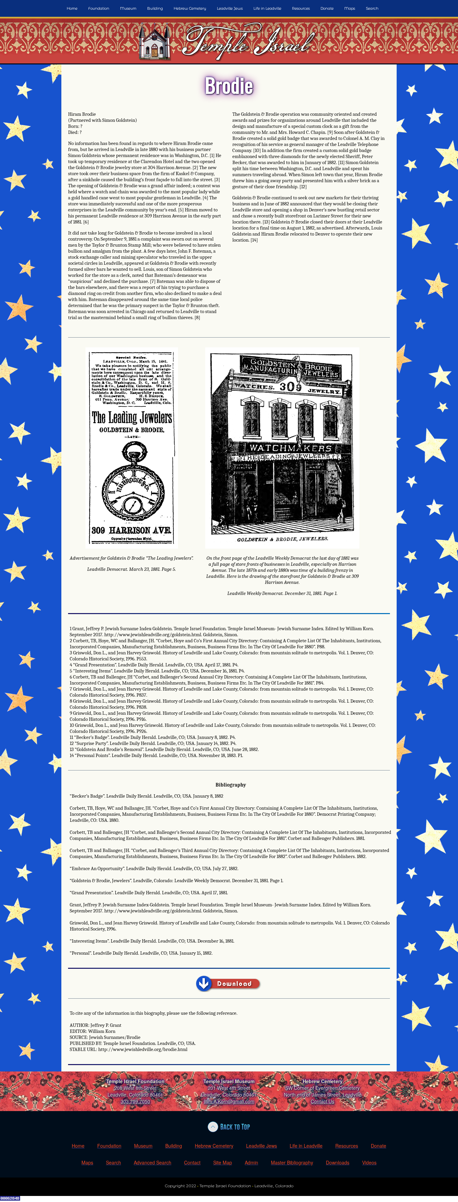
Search (372, 8)
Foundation (98, 8)
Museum (128, 8)
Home (72, 8)
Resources (301, 8)
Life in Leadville (267, 8)
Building (155, 8)
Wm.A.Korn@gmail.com (229, 1101)
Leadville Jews (230, 8)
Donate (327, 8)
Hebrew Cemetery (190, 8)
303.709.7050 (135, 1101)
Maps (349, 8)
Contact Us (322, 1101)
